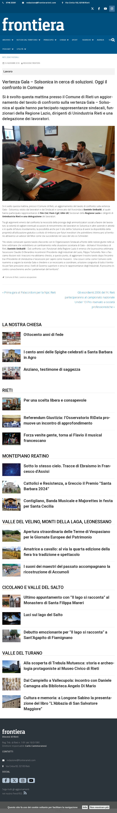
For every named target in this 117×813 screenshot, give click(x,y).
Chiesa (63, 40)
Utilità (20, 49)
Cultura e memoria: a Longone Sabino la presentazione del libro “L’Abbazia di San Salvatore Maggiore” (68, 703)
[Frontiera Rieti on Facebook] (99, 8)
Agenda (100, 40)
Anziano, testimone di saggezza (52, 369)
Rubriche (86, 40)
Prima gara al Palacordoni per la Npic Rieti (29, 292)
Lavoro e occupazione (28, 277)
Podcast (6, 49)
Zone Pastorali (13, 57)
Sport (75, 40)
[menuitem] (7, 39)
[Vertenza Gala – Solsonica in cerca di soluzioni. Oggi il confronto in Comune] (58, 163)
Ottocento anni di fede (43, 334)
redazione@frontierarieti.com (41, 2)
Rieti (4, 57)
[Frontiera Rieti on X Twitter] (92, 8)
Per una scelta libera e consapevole (55, 400)
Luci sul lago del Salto (43, 614)
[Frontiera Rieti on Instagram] (112, 9)
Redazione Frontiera (31, 63)
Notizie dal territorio (27, 40)
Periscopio (49, 40)
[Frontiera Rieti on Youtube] (105, 8)
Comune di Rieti (11, 277)
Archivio (6, 40)
